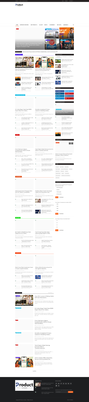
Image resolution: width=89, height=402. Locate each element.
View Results (61, 197)
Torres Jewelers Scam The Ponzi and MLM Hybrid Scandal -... (47, 287)
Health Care (57, 171)
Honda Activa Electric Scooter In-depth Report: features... (67, 77)
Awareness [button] (65, 24)
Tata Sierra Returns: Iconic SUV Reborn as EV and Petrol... (26, 78)
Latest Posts (18, 292)
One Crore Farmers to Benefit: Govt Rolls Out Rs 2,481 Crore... (26, 211)
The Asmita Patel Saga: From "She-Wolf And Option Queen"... (27, 287)
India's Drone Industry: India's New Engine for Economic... (46, 118)
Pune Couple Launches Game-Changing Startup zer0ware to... (47, 170)
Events (17, 134)
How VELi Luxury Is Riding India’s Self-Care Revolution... (23, 69)
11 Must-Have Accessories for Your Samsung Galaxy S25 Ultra (47, 83)
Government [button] (52, 24)
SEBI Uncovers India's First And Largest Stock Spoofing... (27, 276)
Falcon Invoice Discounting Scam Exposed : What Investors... (47, 281)
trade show (57, 177)
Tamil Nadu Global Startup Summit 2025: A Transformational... (44, 150)
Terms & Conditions (70, 399)
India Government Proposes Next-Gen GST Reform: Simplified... (23, 191)
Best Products (19, 54)
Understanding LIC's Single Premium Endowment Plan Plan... (47, 88)
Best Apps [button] (59, 24)
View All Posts (50, 292)
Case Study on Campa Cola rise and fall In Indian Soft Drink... (27, 83)
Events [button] (45, 24)
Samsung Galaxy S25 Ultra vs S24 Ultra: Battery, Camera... (47, 78)
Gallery (41, 24)
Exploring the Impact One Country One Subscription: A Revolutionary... (46, 211)
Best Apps (18, 217)
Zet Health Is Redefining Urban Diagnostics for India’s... (23, 232)
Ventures (66, 171)
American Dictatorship (64, 169)
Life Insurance (58, 175)
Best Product (58, 169)
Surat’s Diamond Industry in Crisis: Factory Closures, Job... (27, 129)
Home (17, 24)
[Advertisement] (44, 16)
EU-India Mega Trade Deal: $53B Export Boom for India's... (23, 110)
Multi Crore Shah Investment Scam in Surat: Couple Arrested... (24, 268)
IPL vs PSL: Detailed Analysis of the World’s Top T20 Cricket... (47, 159)
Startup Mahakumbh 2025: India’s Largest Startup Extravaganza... (47, 164)
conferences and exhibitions (65, 175)
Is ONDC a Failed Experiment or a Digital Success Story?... (27, 123)
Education (62, 171)
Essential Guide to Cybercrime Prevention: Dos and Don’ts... (46, 276)
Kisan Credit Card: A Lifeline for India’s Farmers (26, 200)
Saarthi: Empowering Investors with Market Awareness (47, 241)
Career (63, 173)
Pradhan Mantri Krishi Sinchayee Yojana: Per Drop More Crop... (43, 191)
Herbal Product (58, 173)
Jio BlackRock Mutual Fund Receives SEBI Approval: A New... (47, 123)
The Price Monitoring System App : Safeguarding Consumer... (27, 241)
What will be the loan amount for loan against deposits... (43, 268)
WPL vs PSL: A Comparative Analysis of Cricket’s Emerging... (27, 159)
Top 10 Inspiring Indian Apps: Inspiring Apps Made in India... (42, 232)
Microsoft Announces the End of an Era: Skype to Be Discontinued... (27, 170)
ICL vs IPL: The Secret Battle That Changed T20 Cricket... (27, 164)
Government (18, 176)
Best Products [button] (34, 24)
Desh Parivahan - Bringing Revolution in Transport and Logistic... (46, 246)
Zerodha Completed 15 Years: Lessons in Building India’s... (42, 110)
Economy (70, 169)
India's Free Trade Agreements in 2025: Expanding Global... (27, 206)
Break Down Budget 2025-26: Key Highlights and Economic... (47, 206)
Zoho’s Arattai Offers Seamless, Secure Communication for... (43, 69)
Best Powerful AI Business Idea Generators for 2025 (47, 129)
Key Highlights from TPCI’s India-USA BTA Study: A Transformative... (47, 200)
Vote (57, 197)
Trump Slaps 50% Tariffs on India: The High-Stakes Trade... (27, 118)
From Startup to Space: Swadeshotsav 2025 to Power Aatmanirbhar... (22, 150)
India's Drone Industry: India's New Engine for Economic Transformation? (36, 51)
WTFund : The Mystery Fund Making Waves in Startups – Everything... (26, 88)
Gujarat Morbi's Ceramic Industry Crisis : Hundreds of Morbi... (27, 281)
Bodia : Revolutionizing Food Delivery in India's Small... (26, 246)
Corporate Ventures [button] (24, 24)
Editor (17, 48)
